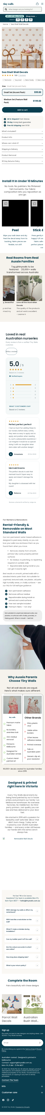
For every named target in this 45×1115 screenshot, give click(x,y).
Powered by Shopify (23, 1110)
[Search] (6, 9)
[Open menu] (42, 3)
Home (5, 27)
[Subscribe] (40, 1046)
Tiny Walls (11, 1110)
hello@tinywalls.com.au (30, 904)
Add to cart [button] (22, 113)
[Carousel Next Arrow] (39, 50)
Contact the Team (10, 1083)
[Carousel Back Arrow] (5, 50)
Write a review (11, 355)
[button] (22, 95)
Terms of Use (30, 1052)
